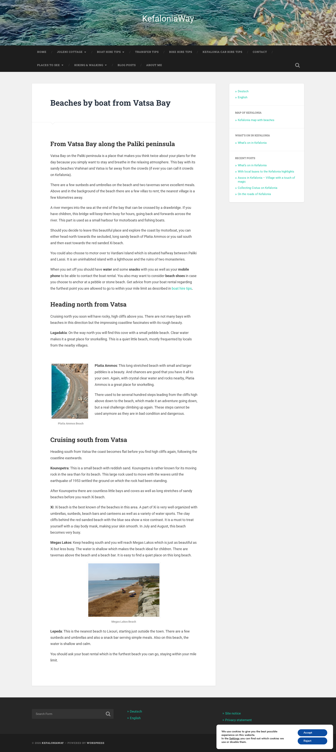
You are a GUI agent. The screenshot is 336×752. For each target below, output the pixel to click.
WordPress (95, 742)
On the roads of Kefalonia (254, 194)
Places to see (48, 65)
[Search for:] (73, 714)
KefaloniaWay (168, 19)
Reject (307, 741)
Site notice (233, 713)
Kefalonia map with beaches (256, 120)
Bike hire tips (180, 52)
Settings (234, 738)
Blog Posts (127, 65)
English (242, 97)
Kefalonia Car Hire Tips (222, 52)
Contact (260, 52)
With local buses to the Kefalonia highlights (266, 171)
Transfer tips (147, 52)
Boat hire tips (109, 52)
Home (41, 52)
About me (154, 65)
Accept (308, 733)
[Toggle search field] (297, 65)
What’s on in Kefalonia (252, 143)
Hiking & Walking (88, 65)
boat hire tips (182, 288)
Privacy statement (238, 720)
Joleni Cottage (70, 52)
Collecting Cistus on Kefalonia (257, 188)
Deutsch (243, 91)
